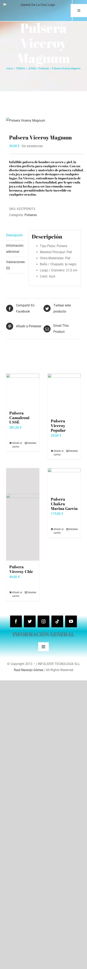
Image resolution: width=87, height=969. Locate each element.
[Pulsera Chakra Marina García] (64, 480)
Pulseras (30, 215)
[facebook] (16, 621)
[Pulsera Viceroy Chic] (22, 514)
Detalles (32, 443)
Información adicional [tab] (14, 249)
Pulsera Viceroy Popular (58, 425)
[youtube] (71, 621)
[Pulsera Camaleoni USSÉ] (22, 390)
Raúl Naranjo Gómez (29, 670)
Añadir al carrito (17, 445)
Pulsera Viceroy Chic (21, 569)
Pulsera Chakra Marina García (64, 503)
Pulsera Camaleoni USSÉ (19, 417)
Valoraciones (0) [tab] (15, 265)
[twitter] (30, 621)
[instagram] (43, 621)
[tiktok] (57, 621)
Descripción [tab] (14, 235)
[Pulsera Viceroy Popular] (64, 394)
